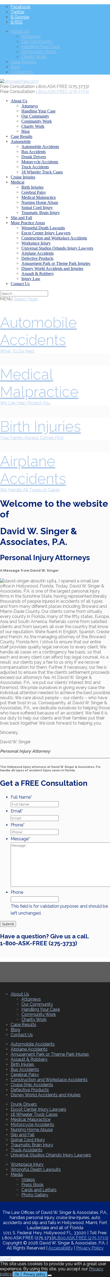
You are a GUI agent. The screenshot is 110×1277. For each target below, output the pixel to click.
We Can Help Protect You (25, 402)
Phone (18, 824)
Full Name (21, 797)
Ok (17, 1274)
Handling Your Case (40, 46)
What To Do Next (17, 351)
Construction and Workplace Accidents (54, 238)
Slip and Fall (21, 217)
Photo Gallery (34, 1194)
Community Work (38, 51)
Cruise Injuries (23, 177)
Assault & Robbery (37, 273)
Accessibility (60, 1248)
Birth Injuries (32, 187)
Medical (17, 182)
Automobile (21, 141)
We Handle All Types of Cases (30, 489)
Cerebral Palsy (33, 192)
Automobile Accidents (40, 146)
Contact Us (22, 72)
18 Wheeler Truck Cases (42, 172)
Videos (28, 1179)
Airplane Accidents (37, 253)
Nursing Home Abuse (39, 202)
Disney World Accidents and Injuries (52, 268)
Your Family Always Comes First (32, 437)
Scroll (5, 1258)
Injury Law (30, 278)
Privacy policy (34, 1274)
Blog (15, 66)
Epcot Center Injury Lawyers (45, 233)
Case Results (23, 61)
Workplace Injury (36, 243)
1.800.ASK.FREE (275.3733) (81, 1237)
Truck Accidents (35, 167)
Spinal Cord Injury (37, 207)
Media (17, 1174)
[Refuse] (50, 1275)
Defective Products (37, 258)
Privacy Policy (90, 1248)
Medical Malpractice (38, 197)
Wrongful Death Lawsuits (43, 228)
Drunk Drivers (33, 156)
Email (17, 811)
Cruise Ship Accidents (32, 1084)
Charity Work (33, 56)
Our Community (37, 41)
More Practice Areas (28, 222)
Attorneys (31, 36)
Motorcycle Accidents (39, 162)
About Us (20, 31)
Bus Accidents (33, 151)
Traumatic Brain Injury (40, 212)
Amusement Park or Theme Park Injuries (55, 263)
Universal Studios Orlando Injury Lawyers (57, 248)
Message (20, 838)
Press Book (32, 1184)
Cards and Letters (39, 1189)
